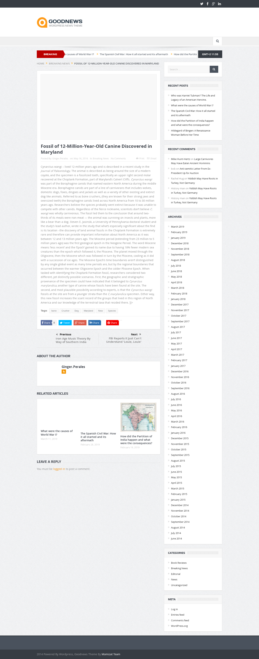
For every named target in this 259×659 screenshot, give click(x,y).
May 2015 (176, 477)
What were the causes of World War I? (57, 432)
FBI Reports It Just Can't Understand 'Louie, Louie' (123, 340)
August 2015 (178, 460)
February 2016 (179, 427)
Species (112, 310)
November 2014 (180, 510)
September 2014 (180, 522)
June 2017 (176, 338)
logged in (59, 469)
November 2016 (180, 377)
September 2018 (180, 254)
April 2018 (176, 282)
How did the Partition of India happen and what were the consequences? (136, 439)
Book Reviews (179, 562)
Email (153, 158)
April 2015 (176, 482)
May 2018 (176, 276)
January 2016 (178, 432)
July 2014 (176, 533)
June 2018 (176, 271)
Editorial (175, 574)
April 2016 (176, 416)
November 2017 (180, 310)
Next (134, 334)
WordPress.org (179, 626)
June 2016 (176, 405)
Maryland (88, 310)
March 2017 (177, 354)
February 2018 (179, 293)
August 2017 (178, 327)
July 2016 (176, 399)
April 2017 (176, 349)
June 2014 (176, 538)
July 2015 (176, 466)
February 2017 (179, 360)
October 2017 (178, 315)
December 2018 (179, 243)
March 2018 (177, 288)
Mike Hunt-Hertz (180, 159)
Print (141, 158)
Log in (174, 609)
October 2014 (178, 516)
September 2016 (180, 388)
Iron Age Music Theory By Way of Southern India (73, 340)
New (100, 310)
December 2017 (179, 304)
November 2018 (180, 248)
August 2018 (178, 260)
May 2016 (176, 410)
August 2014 (178, 527)
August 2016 (178, 393)
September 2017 (180, 321)
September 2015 (180, 455)
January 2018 (178, 299)
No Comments (118, 158)
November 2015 (180, 444)
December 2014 (179, 505)
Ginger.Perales (60, 158)
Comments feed (180, 620)
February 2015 (179, 494)
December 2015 (179, 438)
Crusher (65, 310)
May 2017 (176, 343)
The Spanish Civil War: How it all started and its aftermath (117, 54)
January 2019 (178, 237)
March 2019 (177, 226)
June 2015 (176, 472)
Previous (65, 334)
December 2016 (179, 371)
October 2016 (178, 382)
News (174, 579)
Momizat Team (111, 654)
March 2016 (177, 421)
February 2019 (179, 232)
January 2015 (178, 499)
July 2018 (176, 265)
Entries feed (177, 614)
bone (54, 310)
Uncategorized (179, 585)
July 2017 (176, 332)
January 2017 (178, 366)
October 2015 (178, 449)
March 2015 (177, 488)
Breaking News (101, 158)
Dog (77, 310)
